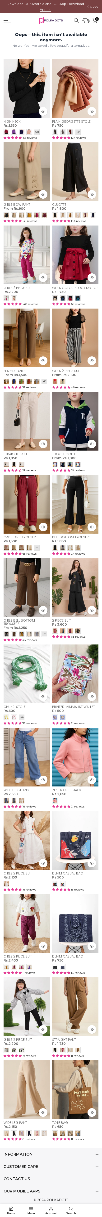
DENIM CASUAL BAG (67, 873)
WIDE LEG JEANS (16, 790)
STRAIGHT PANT (15, 454)
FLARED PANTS (14, 370)
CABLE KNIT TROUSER (20, 537)
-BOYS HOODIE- (65, 454)
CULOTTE (59, 204)
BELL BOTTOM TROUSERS (71, 537)
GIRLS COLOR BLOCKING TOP (75, 287)
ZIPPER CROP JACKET (68, 790)
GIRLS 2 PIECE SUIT (18, 287)
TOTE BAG (60, 1122)
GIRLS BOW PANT (17, 204)
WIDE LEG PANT (15, 1122)
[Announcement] (45, 6)
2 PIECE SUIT (61, 620)
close (93, 6)
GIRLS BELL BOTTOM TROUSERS (19, 622)
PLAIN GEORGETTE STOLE (71, 121)
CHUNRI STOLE (15, 706)
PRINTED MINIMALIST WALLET (73, 706)
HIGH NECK (12, 121)
